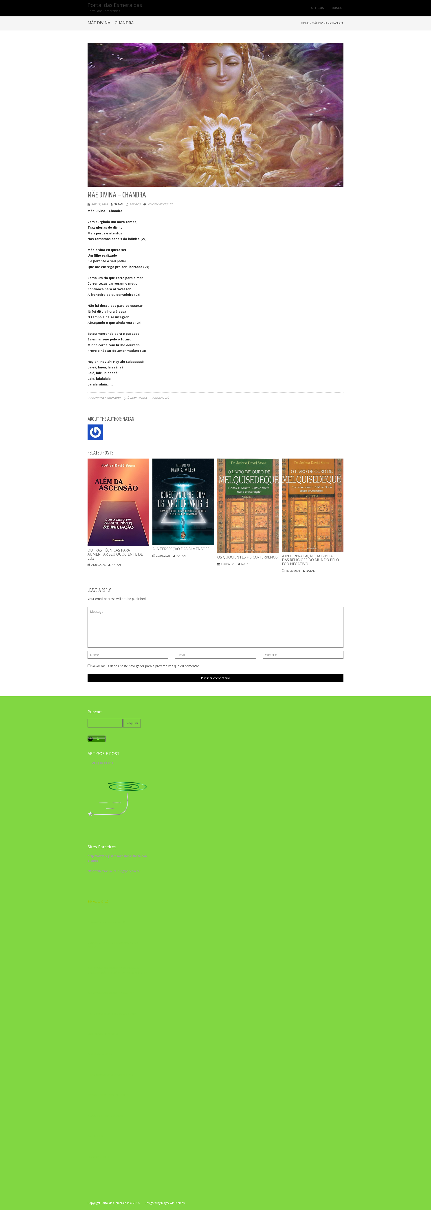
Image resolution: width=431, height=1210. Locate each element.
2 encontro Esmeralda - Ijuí (108, 398)
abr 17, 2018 (99, 204)
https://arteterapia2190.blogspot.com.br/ (114, 871)
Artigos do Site (102, 763)
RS (167, 398)
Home (305, 23)
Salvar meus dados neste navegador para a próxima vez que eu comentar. (145, 666)
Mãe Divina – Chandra (146, 398)
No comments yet (160, 204)
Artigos (135, 204)
